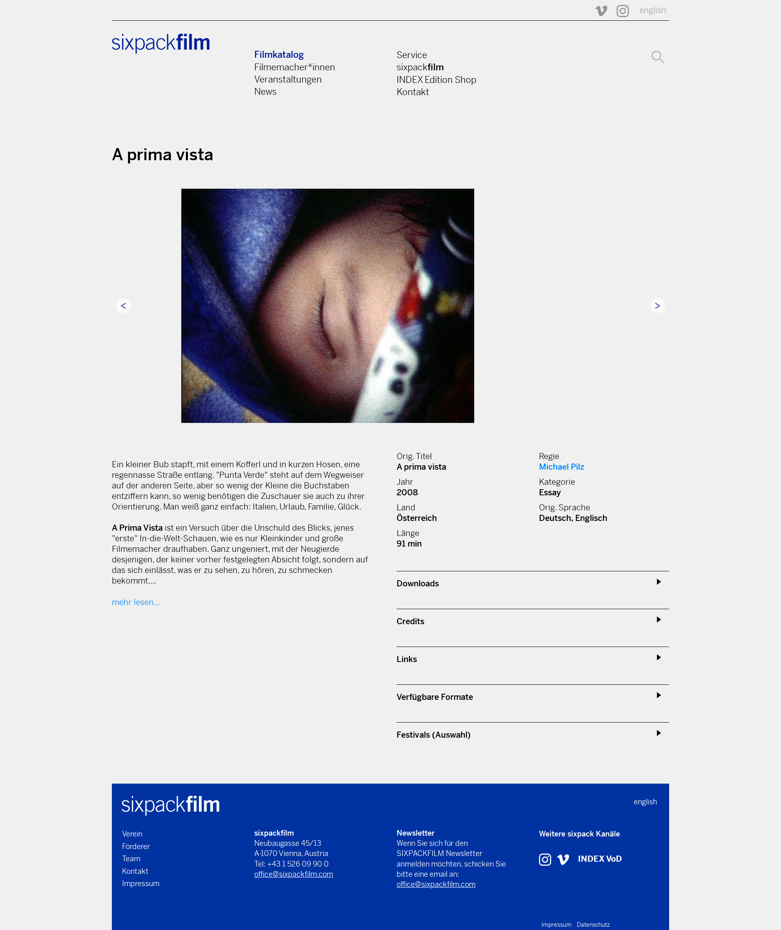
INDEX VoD (600, 859)
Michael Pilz (561, 467)
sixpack (420, 67)
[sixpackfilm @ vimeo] (563, 859)
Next (657, 305)
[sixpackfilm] (170, 805)
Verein (132, 834)
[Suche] (658, 56)
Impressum (140, 883)
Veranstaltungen (288, 79)
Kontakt (413, 92)
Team (131, 858)
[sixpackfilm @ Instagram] (619, 10)
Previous (123, 305)
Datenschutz (593, 924)
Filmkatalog (279, 54)
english (652, 10)
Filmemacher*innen (294, 67)
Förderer (136, 846)
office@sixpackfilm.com (293, 874)
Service (412, 55)
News (265, 91)
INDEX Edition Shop (436, 79)
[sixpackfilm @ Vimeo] (597, 10)
